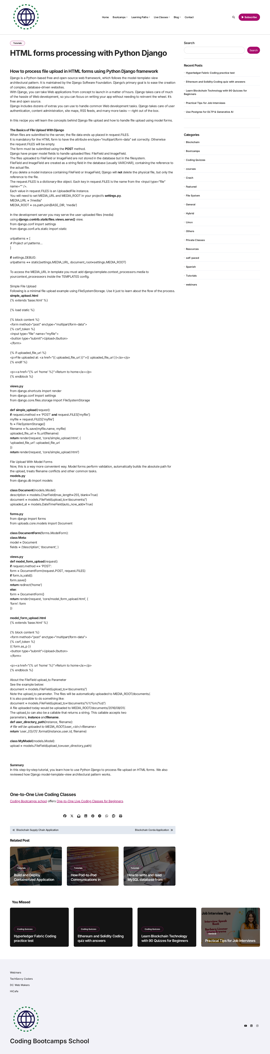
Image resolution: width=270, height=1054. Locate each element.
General (190, 204)
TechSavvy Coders (21, 978)
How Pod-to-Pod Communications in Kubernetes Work (86, 879)
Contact (189, 17)
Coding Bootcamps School (49, 1041)
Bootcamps (119, 17)
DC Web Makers (20, 985)
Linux (189, 222)
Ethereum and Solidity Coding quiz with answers (215, 81)
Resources (192, 248)
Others (190, 231)
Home (105, 17)
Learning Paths (139, 17)
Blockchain (193, 142)
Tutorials (17, 43)
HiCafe (14, 991)
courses (191, 168)
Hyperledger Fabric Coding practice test (210, 72)
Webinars (15, 972)
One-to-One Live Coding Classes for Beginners (90, 801)
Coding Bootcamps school (28, 801)
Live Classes (161, 17)
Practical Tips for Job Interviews (205, 102)
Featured (191, 186)
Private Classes (195, 240)
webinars (191, 284)
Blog (176, 17)
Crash (189, 177)
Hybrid (190, 213)
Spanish (191, 266)
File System (193, 195)
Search (189, 43)
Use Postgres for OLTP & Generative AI (209, 111)
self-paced (192, 257)
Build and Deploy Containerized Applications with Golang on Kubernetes (35, 879)
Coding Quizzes (195, 159)
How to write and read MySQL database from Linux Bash (145, 879)
